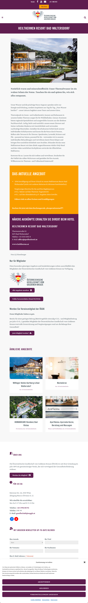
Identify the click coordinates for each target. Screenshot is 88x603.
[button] (84, 562)
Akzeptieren (44, 582)
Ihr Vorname (14, 548)
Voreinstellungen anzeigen (44, 594)
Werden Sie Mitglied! (20, 475)
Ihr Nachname (50, 548)
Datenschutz (46, 600)
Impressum (54, 600)
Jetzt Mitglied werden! (20, 333)
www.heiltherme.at (20, 244)
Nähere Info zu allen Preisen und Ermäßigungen (34, 199)
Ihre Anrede (14, 539)
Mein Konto (44, 6)
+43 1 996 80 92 (53, 2)
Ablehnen (44, 588)
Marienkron (62, 382)
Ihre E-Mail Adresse (21, 556)
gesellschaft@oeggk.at (25, 513)
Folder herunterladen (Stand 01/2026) (26, 299)
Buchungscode (39, 208)
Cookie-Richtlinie (36, 600)
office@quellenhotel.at (27, 239)
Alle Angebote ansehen (20, 290)
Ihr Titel (48, 539)
